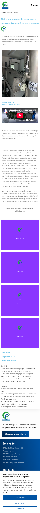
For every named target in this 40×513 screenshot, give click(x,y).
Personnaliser (20, 503)
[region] (20, 492)
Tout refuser (20, 509)
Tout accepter (20, 497)
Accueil (3, 12)
